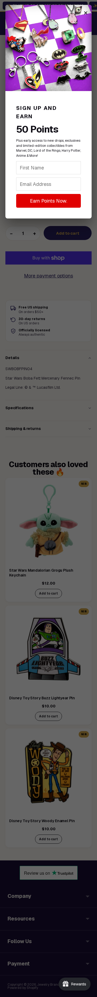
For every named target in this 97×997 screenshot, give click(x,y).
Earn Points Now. (48, 201)
